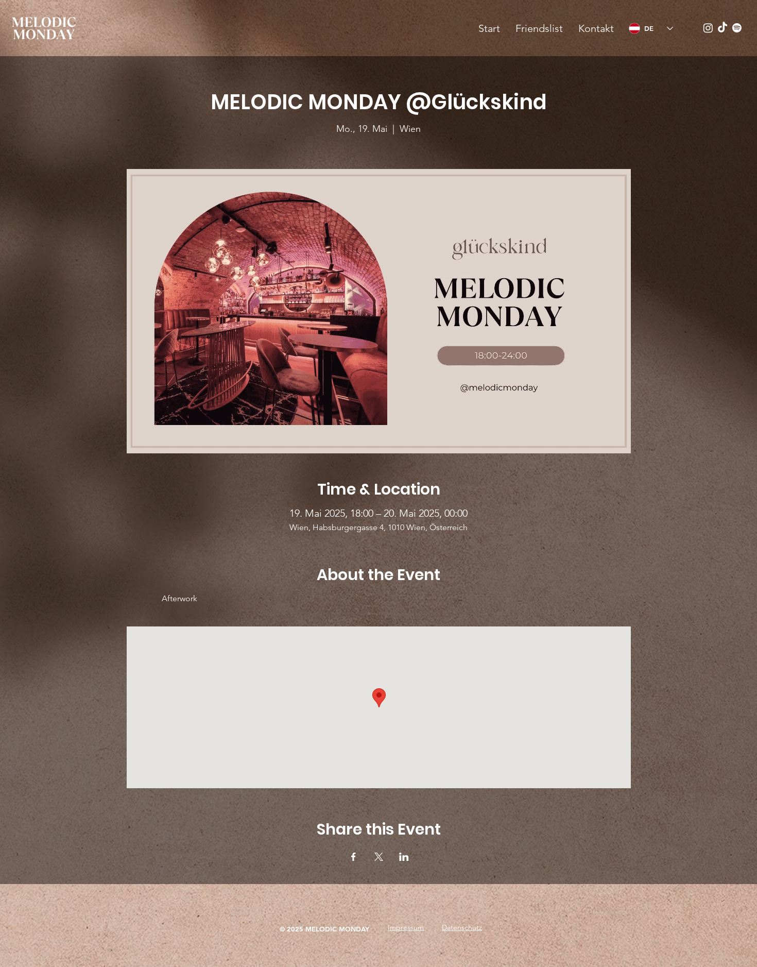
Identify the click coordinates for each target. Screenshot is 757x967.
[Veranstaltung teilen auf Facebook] (353, 857)
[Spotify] (737, 28)
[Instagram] (708, 28)
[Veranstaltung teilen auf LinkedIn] (404, 857)
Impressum (406, 927)
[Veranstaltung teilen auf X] (379, 857)
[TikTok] (722, 28)
